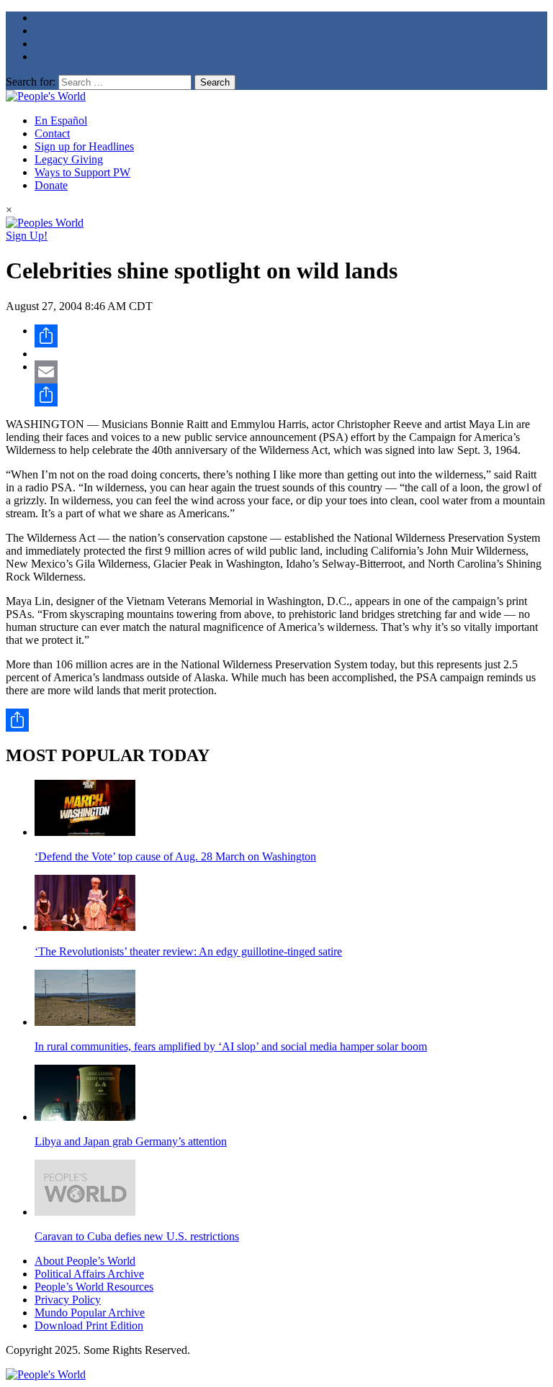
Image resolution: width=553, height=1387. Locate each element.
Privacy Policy (68, 1299)
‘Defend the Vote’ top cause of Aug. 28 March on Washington (175, 856)
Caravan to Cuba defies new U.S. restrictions (137, 1236)
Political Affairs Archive (89, 1274)
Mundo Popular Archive (90, 1312)
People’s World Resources (94, 1287)
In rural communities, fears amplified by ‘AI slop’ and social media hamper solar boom (231, 1046)
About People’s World (85, 1261)
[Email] (291, 371)
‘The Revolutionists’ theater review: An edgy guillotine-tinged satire (188, 951)
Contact (52, 133)
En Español (61, 120)
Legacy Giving (69, 159)
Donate (51, 185)
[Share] (291, 335)
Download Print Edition (89, 1325)
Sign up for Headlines (84, 146)
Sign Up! (27, 235)
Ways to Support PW (82, 172)
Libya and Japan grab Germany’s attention (131, 1141)
